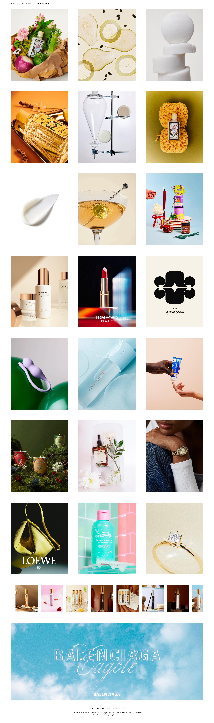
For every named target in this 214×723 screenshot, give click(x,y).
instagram (102, 708)
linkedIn (92, 708)
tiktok (110, 708)
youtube (116, 708)
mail (123, 708)
